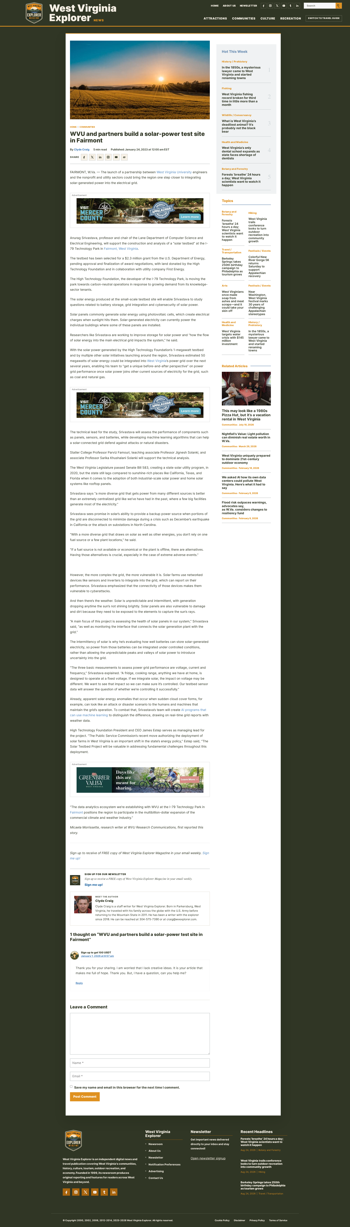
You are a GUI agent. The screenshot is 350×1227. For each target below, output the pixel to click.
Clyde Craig (81, 149)
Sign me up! (94, 885)
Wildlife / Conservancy (236, 115)
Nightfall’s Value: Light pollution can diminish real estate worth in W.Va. (246, 437)
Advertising (156, 1171)
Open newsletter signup (208, 1158)
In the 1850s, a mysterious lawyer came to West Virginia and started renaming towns (241, 73)
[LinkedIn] (297, 5)
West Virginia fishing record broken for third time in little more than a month (240, 99)
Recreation (290, 18)
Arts (225, 285)
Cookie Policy (222, 1220)
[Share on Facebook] (84, 157)
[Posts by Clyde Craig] (83, 904)
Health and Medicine (235, 142)
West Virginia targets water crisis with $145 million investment (233, 338)
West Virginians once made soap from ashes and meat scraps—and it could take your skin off (233, 301)
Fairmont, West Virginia (121, 248)
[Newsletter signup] (75, 880)
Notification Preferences (164, 1164)
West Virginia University (174, 172)
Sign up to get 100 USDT (96, 952)
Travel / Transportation (231, 251)
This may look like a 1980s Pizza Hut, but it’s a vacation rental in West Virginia (246, 415)
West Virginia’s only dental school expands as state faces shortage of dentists (241, 153)
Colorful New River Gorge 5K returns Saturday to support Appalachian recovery (258, 266)
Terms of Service (278, 1220)
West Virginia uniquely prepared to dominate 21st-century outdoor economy (246, 459)
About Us (229, 5)
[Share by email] (116, 157)
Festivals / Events (259, 251)
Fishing (227, 88)
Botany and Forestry (235, 169)
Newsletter (248, 5)
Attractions (215, 18)
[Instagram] (270, 5)
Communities (243, 18)
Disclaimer (239, 1220)
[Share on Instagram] (108, 157)
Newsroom (156, 1144)
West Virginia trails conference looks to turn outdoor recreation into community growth (258, 230)
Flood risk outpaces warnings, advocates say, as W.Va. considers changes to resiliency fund (244, 508)
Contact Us (156, 1177)
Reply (79, 983)
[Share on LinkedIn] (100, 157)
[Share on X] (92, 157)
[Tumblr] (290, 5)
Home (215, 5)
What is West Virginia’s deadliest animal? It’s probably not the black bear (239, 126)
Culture (267, 18)
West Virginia (156, 361)
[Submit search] (339, 6)
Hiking (252, 213)
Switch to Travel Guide (324, 18)
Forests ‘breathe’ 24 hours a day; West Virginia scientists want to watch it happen (241, 180)
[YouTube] (284, 5)
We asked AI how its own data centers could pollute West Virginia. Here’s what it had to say (244, 482)
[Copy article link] (124, 157)
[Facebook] (263, 5)
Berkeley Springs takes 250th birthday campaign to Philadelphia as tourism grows (232, 266)
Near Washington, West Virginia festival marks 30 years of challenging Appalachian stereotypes (258, 303)
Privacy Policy (257, 1220)
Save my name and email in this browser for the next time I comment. (127, 1087)
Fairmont (76, 812)
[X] (277, 5)
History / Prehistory (234, 61)
